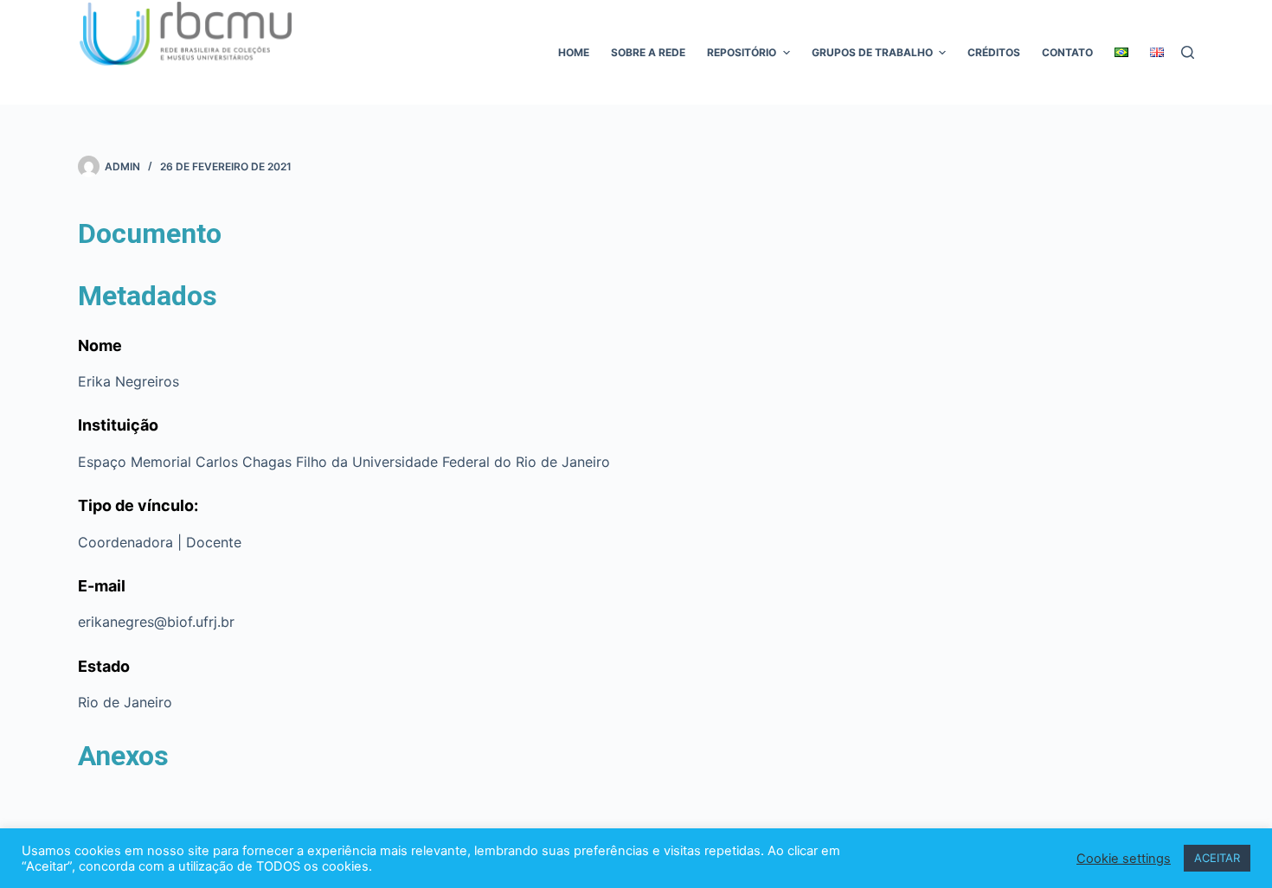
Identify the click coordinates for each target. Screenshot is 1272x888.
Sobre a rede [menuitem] (648, 52)
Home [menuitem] (573, 52)
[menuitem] (1122, 52)
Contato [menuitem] (1067, 52)
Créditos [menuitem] (993, 52)
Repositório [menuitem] (741, 52)
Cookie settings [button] (1123, 858)
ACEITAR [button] (1217, 858)
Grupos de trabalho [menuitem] (872, 52)
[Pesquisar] (1187, 52)
